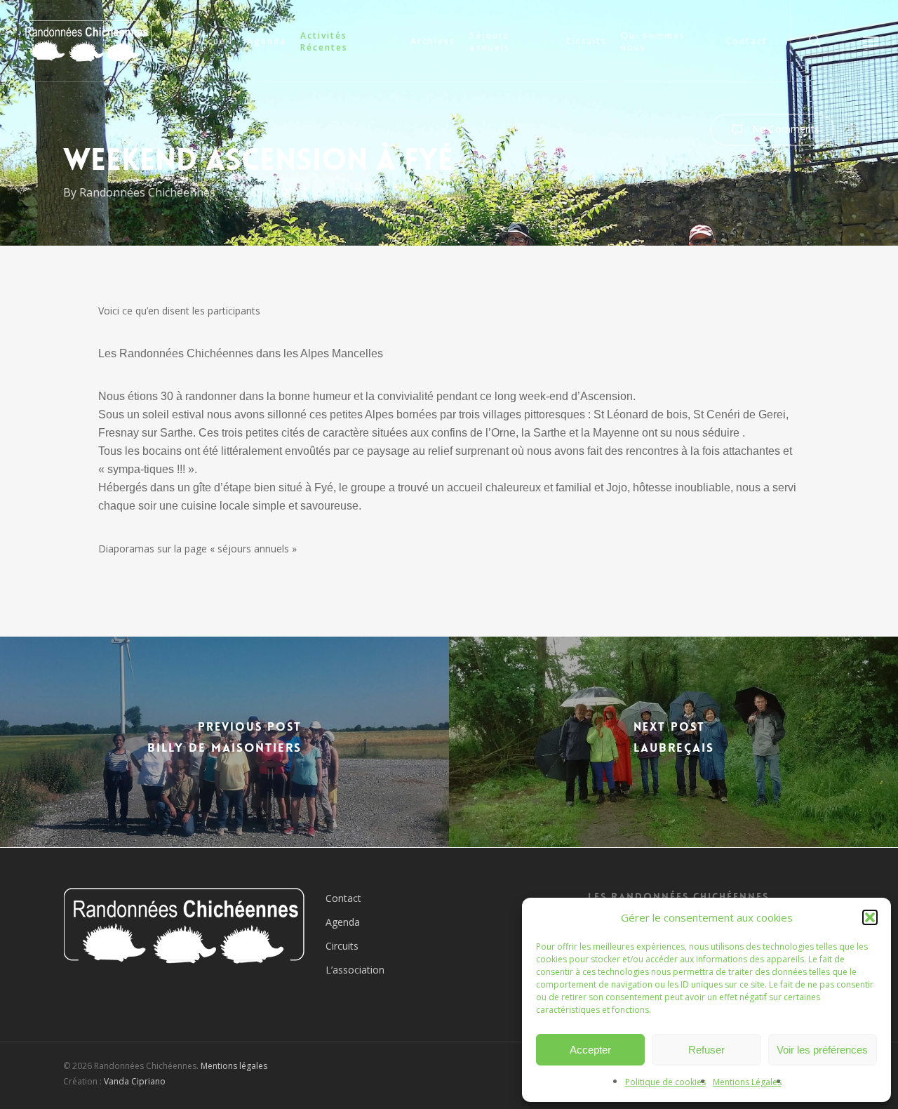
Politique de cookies (665, 1082)
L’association (355, 969)
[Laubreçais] (673, 742)
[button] (870, 917)
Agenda (343, 922)
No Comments (784, 128)
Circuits (342, 945)
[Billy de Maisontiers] (224, 742)
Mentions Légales (747, 1082)
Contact (343, 898)
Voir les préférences (822, 1050)
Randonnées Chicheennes (147, 192)
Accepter (590, 1050)
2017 (348, 192)
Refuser (706, 1050)
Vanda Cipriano (135, 1081)
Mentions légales (234, 1066)
